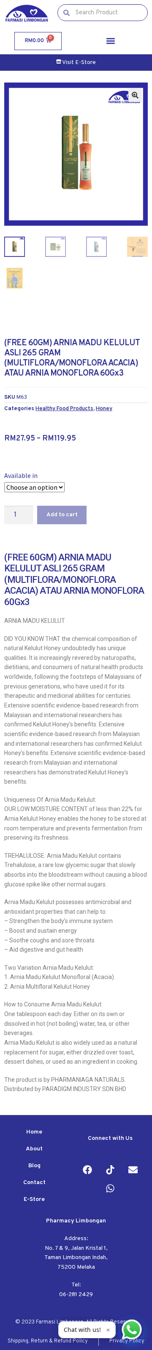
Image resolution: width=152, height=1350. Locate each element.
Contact (34, 1182)
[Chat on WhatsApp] (132, 1330)
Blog (34, 1165)
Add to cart (62, 514)
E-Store (34, 1199)
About (34, 1149)
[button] (110, 41)
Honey (104, 408)
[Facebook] (87, 1170)
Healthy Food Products (64, 408)
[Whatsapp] (110, 1188)
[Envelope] (133, 1170)
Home (34, 1132)
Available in (21, 475)
